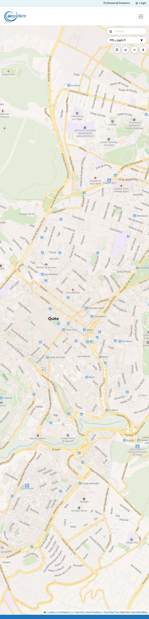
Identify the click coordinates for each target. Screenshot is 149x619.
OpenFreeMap (93, 612)
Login (142, 3)
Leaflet (51, 612)
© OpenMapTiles (110, 612)
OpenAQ (79, 612)
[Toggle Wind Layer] (134, 50)
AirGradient (65, 612)
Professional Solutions (116, 3)
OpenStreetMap (139, 612)
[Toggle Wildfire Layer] (143, 50)
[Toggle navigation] (141, 16)
